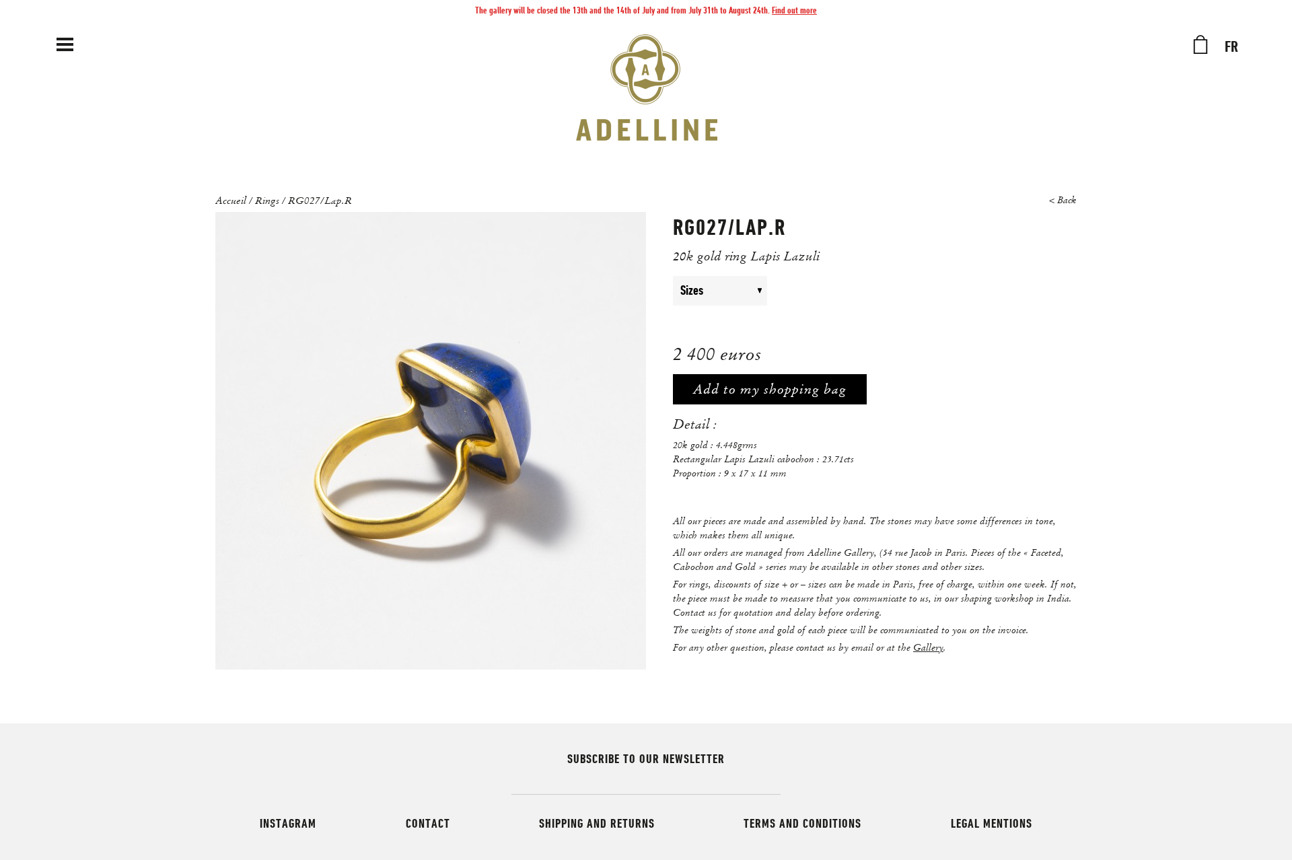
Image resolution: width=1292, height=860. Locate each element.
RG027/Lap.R (320, 200)
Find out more (794, 10)
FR (1231, 47)
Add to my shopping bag (770, 389)
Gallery (928, 647)
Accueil (230, 200)
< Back (1063, 200)
